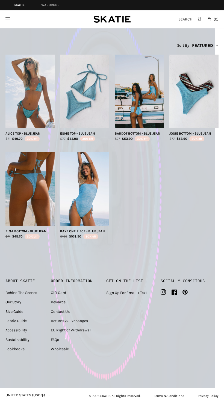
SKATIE (105, 396)
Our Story (13, 302)
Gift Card (58, 292)
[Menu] (49, 19)
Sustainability (17, 339)
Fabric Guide (16, 321)
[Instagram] (163, 292)
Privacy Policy (208, 396)
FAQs (55, 339)
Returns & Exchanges (69, 321)
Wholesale (60, 349)
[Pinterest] (185, 292)
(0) (216, 19)
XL (44, 122)
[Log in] (199, 19)
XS (16, 122)
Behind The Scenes (21, 292)
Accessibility (16, 330)
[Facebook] (174, 292)
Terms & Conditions (169, 396)
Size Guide (14, 311)
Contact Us (60, 311)
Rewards (58, 302)
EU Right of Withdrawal (71, 330)
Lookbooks (15, 349)
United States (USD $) (25, 395)
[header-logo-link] (112, 19)
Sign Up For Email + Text (126, 292)
